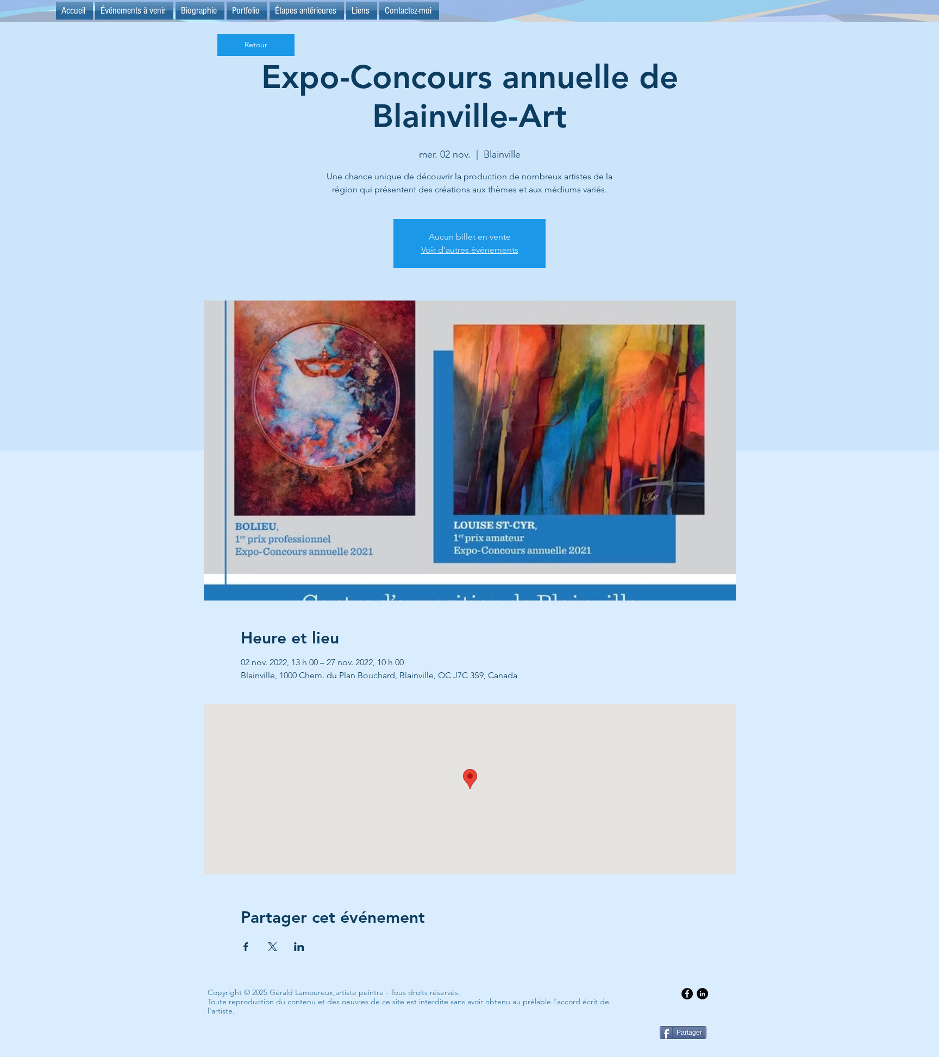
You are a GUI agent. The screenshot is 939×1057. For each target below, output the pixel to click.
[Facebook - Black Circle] (687, 993)
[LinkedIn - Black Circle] (702, 993)
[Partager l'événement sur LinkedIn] (299, 946)
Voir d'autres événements (469, 250)
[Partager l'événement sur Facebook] (246, 946)
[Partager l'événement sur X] (272, 946)
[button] (306, 11)
